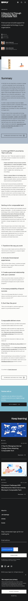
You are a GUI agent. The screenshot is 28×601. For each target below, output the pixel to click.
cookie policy (20, 584)
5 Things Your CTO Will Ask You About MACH (12, 343)
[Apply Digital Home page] (4, 2)
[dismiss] (25, 575)
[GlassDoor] (8, 566)
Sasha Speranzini (12, 369)
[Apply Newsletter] (11, 566)
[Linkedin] (2, 566)
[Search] (21, 2)
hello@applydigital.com (7, 361)
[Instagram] (5, 566)
